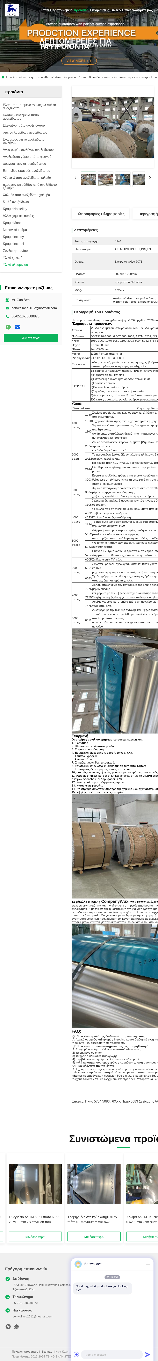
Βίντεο (115, 10)
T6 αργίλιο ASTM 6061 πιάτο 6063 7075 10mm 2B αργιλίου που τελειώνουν (34, 1220)
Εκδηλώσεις (99, 10)
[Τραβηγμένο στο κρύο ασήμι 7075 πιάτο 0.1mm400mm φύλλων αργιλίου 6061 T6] (94, 1184)
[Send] (147, 1354)
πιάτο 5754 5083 (97, 1101)
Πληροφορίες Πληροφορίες (100, 214)
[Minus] (147, 1264)
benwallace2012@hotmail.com (34, 308)
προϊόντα (81, 10)
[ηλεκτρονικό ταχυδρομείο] (17, 327)
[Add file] (76, 1354)
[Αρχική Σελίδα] (12, 10)
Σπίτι (45, 10)
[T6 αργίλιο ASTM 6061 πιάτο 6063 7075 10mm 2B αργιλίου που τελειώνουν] (35, 1184)
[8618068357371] (16, 1327)
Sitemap (47, 1351)
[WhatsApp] (8, 327)
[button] (27, 1193)
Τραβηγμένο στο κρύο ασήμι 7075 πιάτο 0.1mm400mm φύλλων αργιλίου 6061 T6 (92, 1220)
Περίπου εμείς (61, 10)
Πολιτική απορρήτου (25, 1351)
